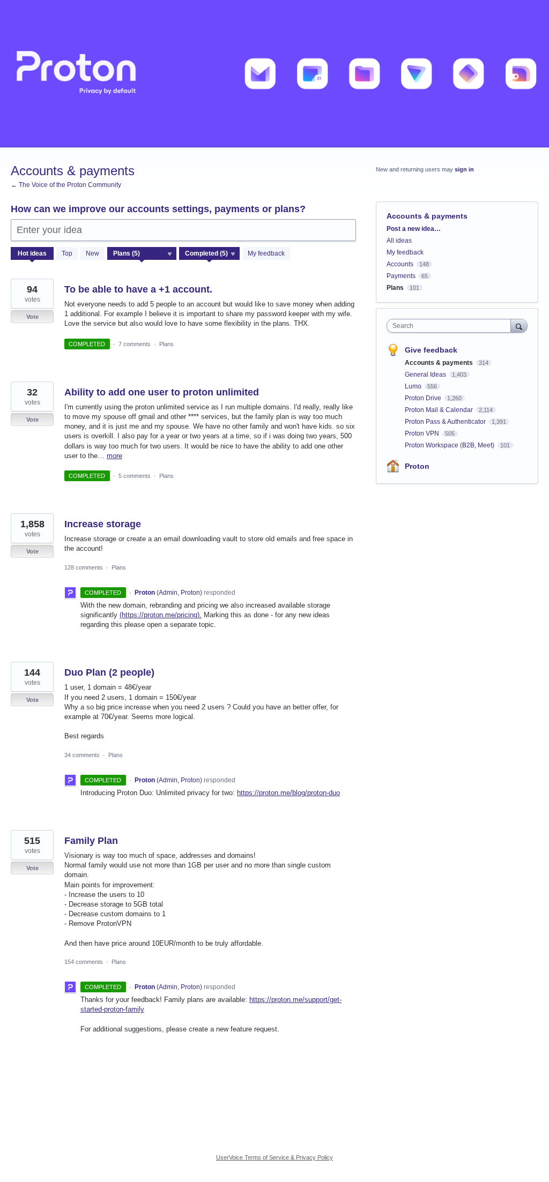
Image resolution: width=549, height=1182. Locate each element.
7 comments (134, 344)
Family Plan (91, 840)
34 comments (82, 755)
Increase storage (102, 524)
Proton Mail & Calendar (439, 410)
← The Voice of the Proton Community (66, 185)
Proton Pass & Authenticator (446, 421)
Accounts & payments (439, 362)
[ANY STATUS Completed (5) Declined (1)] (209, 253)
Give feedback (431, 350)
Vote (32, 316)
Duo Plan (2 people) (109, 672)
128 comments (83, 567)
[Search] (519, 325)
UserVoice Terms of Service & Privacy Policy (274, 1157)
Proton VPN (423, 433)
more (114, 455)
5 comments (134, 476)
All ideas (399, 240)
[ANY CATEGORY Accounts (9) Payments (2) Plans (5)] (142, 253)
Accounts (400, 264)
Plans (166, 344)
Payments (401, 276)
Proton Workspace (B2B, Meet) (450, 445)
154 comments (83, 962)
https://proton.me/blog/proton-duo (288, 793)
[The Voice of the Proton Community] (274, 73)
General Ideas (426, 374)
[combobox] (451, 326)
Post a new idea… (414, 229)
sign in (464, 169)
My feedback (266, 253)
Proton (417, 466)
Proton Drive (424, 398)
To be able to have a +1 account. (138, 289)
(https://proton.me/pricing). (161, 615)
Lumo (414, 386)
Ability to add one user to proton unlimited (161, 392)
